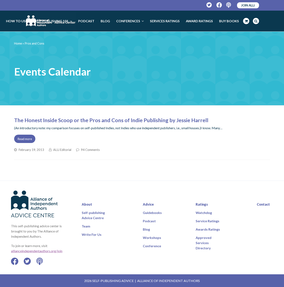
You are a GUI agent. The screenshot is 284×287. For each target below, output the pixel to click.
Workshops (152, 238)
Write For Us (91, 234)
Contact (263, 204)
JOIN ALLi (248, 5)
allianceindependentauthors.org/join (36, 251)
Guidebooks (152, 213)
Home (18, 43)
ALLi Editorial (62, 150)
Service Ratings (207, 221)
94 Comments (90, 150)
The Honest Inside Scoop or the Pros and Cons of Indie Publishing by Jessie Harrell (111, 120)
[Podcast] (229, 5)
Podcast (149, 221)
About (87, 204)
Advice (148, 204)
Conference (152, 246)
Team (86, 226)
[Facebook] (219, 5)
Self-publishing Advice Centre (93, 215)
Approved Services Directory (203, 243)
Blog (146, 229)
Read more (24, 139)
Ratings (202, 204)
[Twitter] (209, 5)
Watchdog (204, 213)
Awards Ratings (208, 229)
